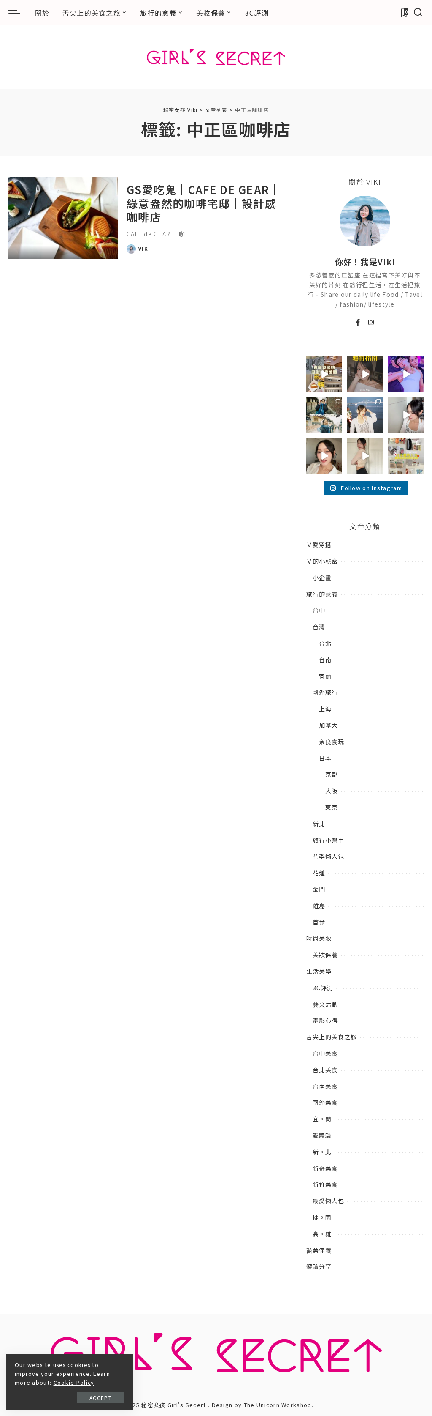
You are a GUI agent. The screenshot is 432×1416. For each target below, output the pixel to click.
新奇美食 (325, 1168)
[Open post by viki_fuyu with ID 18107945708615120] (324, 415)
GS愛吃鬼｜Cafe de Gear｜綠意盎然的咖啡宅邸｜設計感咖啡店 (204, 203)
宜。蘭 (322, 1119)
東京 (331, 807)
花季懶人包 (328, 856)
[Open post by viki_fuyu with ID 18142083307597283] (406, 374)
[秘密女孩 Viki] (216, 57)
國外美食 (325, 1102)
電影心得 (325, 1020)
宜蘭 (325, 676)
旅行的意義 (322, 594)
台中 (319, 610)
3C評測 (323, 987)
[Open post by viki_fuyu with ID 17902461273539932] (365, 456)
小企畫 (322, 577)
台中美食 (325, 1053)
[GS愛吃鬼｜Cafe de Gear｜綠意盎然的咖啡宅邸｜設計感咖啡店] (63, 218)
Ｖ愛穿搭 (319, 544)
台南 (325, 659)
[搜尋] (418, 12)
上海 (325, 708)
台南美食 (325, 1086)
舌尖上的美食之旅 (331, 1037)
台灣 (319, 626)
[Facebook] (358, 322)
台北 (325, 643)
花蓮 (319, 872)
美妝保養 (325, 954)
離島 (319, 905)
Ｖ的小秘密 (322, 561)
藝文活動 (325, 1004)
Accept (100, 1397)
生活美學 (319, 971)
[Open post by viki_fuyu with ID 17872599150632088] (365, 374)
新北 (319, 823)
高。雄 (322, 1234)
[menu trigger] (18, 12)
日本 (325, 758)
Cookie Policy (74, 1382)
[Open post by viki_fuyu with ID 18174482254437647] (365, 415)
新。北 (322, 1152)
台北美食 (325, 1069)
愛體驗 (322, 1135)
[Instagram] (371, 322)
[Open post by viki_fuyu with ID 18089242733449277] (324, 456)
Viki (144, 248)
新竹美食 (325, 1184)
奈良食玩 (331, 741)
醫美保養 (319, 1250)
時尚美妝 (319, 938)
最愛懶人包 (328, 1201)
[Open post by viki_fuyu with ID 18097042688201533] (406, 456)
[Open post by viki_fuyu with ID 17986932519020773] (406, 415)
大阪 (331, 790)
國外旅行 (325, 692)
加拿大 (328, 725)
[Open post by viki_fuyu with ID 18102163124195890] (324, 374)
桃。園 (322, 1217)
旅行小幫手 (328, 840)
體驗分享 (319, 1266)
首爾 (319, 922)
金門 (319, 889)
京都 (331, 774)
